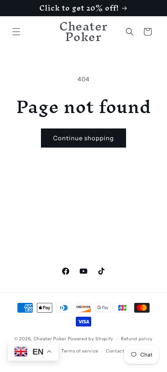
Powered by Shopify (91, 338)
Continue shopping (83, 138)
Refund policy (137, 339)
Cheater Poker (50, 338)
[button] (16, 32)
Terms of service (79, 351)
